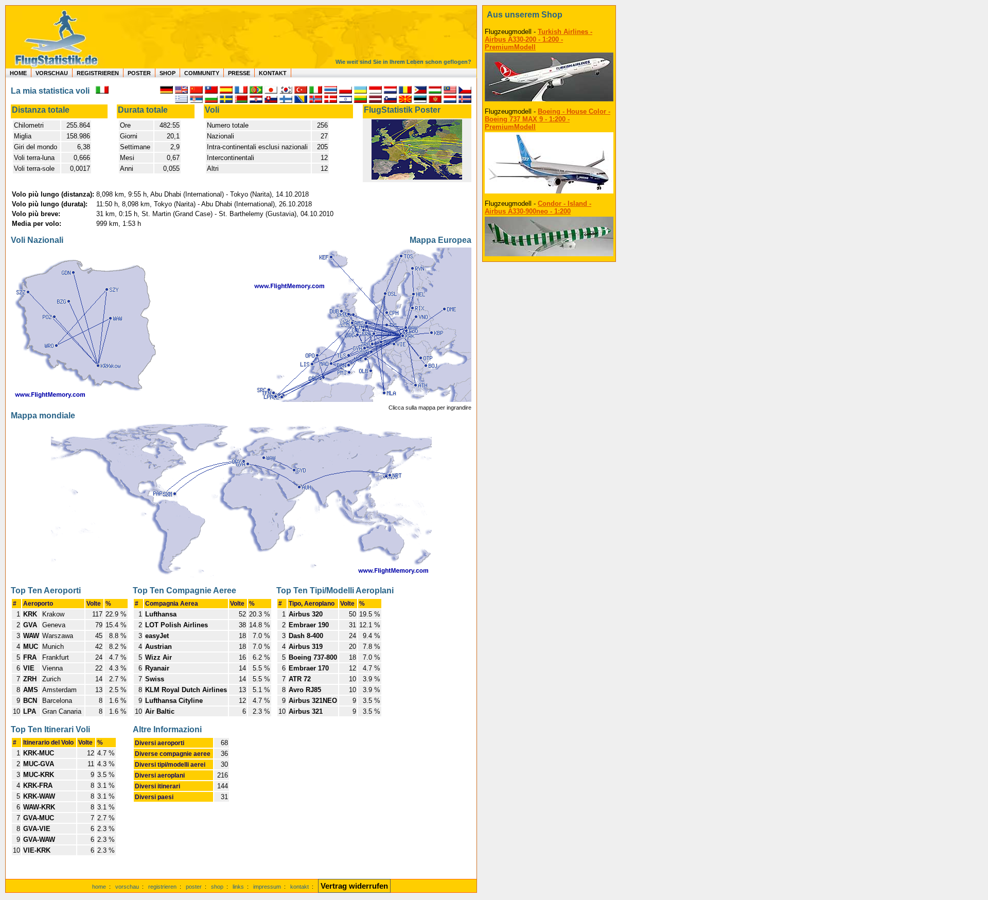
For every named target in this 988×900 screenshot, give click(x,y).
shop (217, 887)
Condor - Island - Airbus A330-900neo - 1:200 (538, 207)
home (99, 887)
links (238, 887)
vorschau (127, 887)
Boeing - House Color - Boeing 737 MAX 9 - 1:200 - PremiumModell (547, 119)
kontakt (299, 887)
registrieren (162, 887)
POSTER (139, 73)
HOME (18, 73)
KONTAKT (273, 73)
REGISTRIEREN (98, 73)
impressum (267, 887)
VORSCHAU (52, 73)
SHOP (167, 73)
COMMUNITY (201, 73)
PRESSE (239, 73)
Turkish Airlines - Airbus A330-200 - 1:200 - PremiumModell (538, 39)
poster (194, 887)
